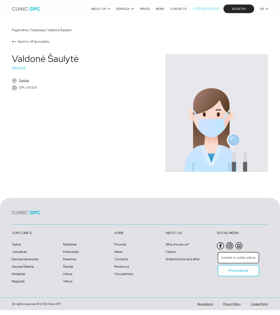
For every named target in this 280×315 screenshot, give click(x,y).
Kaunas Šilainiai (23, 266)
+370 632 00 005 (206, 9)
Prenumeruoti (238, 270)
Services (123, 8)
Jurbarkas (19, 252)
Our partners (123, 274)
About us (98, 8)
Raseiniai (69, 259)
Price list (120, 244)
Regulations (205, 304)
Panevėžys (71, 252)
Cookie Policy (259, 304)
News (160, 8)
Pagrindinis (20, 30)
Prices (145, 8)
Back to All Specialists (33, 41)
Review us (121, 266)
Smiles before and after (183, 259)
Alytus (16, 244)
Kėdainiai (18, 274)
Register (239, 9)
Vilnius (67, 281)
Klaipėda (18, 281)
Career (171, 252)
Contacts (178, 8)
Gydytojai (38, 30)
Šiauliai (24, 80)
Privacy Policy (232, 304)
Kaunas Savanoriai (25, 259)
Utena (67, 274)
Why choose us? (177, 244)
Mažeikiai (69, 244)
